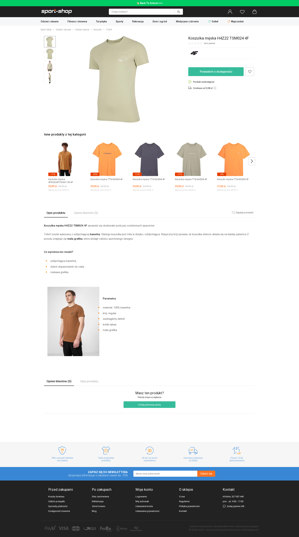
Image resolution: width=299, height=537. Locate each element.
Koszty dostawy (56, 496)
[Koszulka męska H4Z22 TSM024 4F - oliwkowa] (119, 79)
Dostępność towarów (59, 511)
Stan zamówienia (100, 496)
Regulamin (184, 501)
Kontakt (183, 511)
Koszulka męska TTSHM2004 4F (106, 179)
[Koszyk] (254, 12)
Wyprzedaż (237, 21)
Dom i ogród (160, 21)
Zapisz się (206, 473)
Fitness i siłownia (77, 21)
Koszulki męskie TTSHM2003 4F (233, 179)
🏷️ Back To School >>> (150, 3)
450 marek (234, 530)
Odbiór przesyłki (56, 501)
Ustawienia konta (144, 506)
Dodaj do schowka (249, 71)
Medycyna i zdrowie (187, 21)
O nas (182, 496)
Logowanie (141, 496)
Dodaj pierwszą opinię (149, 404)
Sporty (119, 21)
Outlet (215, 21)
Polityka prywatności (189, 506)
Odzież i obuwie (49, 21)
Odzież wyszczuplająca (247, 526)
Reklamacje (97, 501)
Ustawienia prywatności (147, 511)
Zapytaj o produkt (244, 212)
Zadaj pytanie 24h (235, 506)
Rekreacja (138, 21)
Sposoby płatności (57, 506)
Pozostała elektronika (223, 526)
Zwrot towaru (98, 506)
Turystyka (101, 21)
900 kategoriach (251, 530)
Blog (94, 511)
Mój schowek (142, 501)
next (251, 161)
